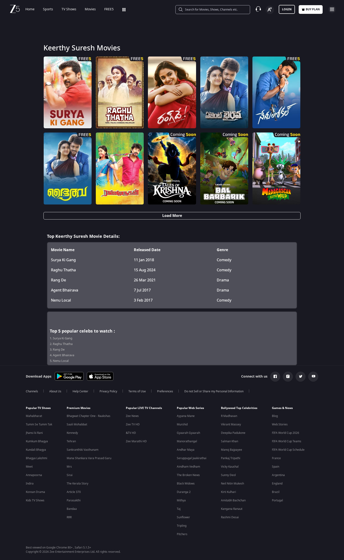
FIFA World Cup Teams (286, 441)
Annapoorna (34, 475)
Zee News (132, 416)
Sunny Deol (228, 475)
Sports (48, 9)
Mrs (69, 467)
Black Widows (186, 483)
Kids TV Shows (35, 500)
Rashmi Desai (230, 517)
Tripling (181, 526)
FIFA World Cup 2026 (285, 433)
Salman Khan (229, 441)
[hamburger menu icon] (332, 9)
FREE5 (109, 9)
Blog (275, 416)
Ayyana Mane (186, 416)
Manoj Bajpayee (231, 450)
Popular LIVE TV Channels (144, 408)
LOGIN (287, 9)
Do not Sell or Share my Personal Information (214, 391)
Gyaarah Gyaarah (188, 433)
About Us (55, 391)
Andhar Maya (185, 450)
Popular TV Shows (38, 408)
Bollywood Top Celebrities (239, 408)
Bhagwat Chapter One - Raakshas (88, 416)
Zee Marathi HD (136, 441)
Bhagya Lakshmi (36, 458)
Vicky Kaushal (230, 467)
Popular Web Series (190, 408)
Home (30, 9)
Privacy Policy (108, 391)
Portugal (277, 500)
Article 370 (74, 492)
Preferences (165, 391)
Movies (90, 9)
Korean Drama (35, 492)
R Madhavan (229, 416)
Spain (275, 467)
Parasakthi (74, 500)
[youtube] (313, 377)
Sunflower (183, 517)
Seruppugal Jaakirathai (191, 458)
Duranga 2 (184, 492)
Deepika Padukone (233, 433)
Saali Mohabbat (77, 424)
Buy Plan (313, 9)
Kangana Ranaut (231, 509)
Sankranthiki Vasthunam (82, 450)
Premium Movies (78, 408)
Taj (179, 509)
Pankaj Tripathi (230, 458)
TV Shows (69, 9)
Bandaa (72, 509)
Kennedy (72, 433)
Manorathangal (187, 441)
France (276, 458)
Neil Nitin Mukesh (232, 483)
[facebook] (275, 377)
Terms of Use (137, 391)
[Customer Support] (258, 9)
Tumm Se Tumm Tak (39, 424)
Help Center (80, 391)
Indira (30, 483)
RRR (69, 517)
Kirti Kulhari (228, 492)
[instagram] (288, 377)
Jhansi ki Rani (34, 433)
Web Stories (280, 424)
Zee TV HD (133, 424)
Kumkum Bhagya (37, 441)
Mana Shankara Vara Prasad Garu (89, 458)
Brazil (275, 492)
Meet (29, 467)
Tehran (71, 441)
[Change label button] (270, 10)
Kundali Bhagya (36, 450)
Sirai (70, 475)
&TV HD (131, 433)
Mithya (181, 500)
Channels (32, 391)
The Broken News (188, 475)
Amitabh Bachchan (233, 500)
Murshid (182, 424)
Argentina (278, 475)
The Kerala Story (77, 483)
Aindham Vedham (188, 467)
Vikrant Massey (231, 424)
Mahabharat (34, 416)
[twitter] (300, 377)
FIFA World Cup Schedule (288, 450)
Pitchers (182, 534)
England (277, 483)
